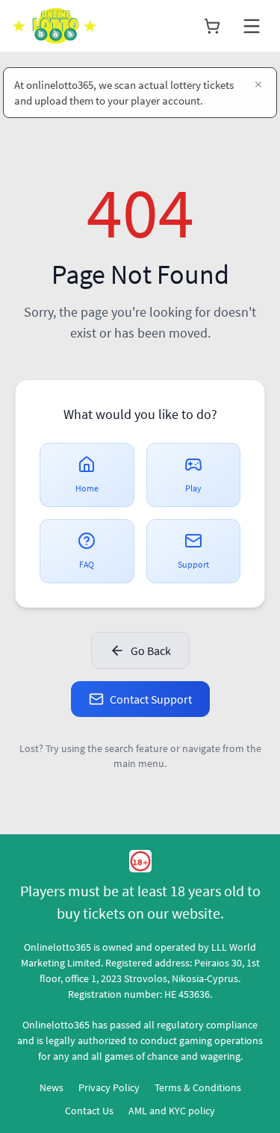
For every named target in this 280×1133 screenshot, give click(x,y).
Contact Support (151, 699)
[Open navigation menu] (251, 26)
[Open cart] (212, 26)
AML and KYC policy (171, 1110)
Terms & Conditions (198, 1087)
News (51, 1087)
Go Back (151, 650)
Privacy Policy (109, 1087)
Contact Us (89, 1110)
